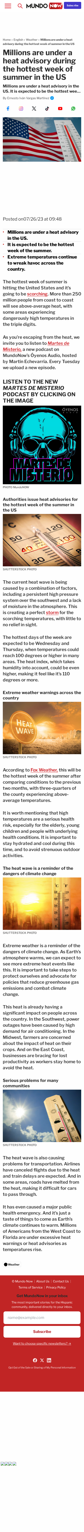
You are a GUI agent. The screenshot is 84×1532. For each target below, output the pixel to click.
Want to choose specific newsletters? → (42, 1343)
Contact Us (61, 1281)
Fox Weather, (44, 770)
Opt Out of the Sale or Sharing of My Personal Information (42, 1367)
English (18, 39)
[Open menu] (8, 6)
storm (52, 612)
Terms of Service (30, 1287)
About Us (42, 1281)
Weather (32, 39)
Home (7, 39)
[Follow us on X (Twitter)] (42, 1360)
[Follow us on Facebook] (35, 1360)
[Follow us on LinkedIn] (49, 1360)
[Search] (20, 6)
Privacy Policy (56, 1287)
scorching (37, 294)
